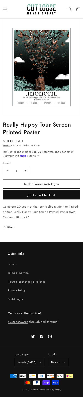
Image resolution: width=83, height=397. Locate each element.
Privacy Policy (16, 290)
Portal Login (15, 299)
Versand (6, 145)
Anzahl (7, 163)
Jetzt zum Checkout (41, 195)
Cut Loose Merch (37, 389)
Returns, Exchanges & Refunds (26, 282)
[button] (5, 9)
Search (12, 264)
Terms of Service (18, 273)
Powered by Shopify (52, 389)
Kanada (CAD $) (27, 362)
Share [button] (10, 227)
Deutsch (55, 362)
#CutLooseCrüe (18, 322)
